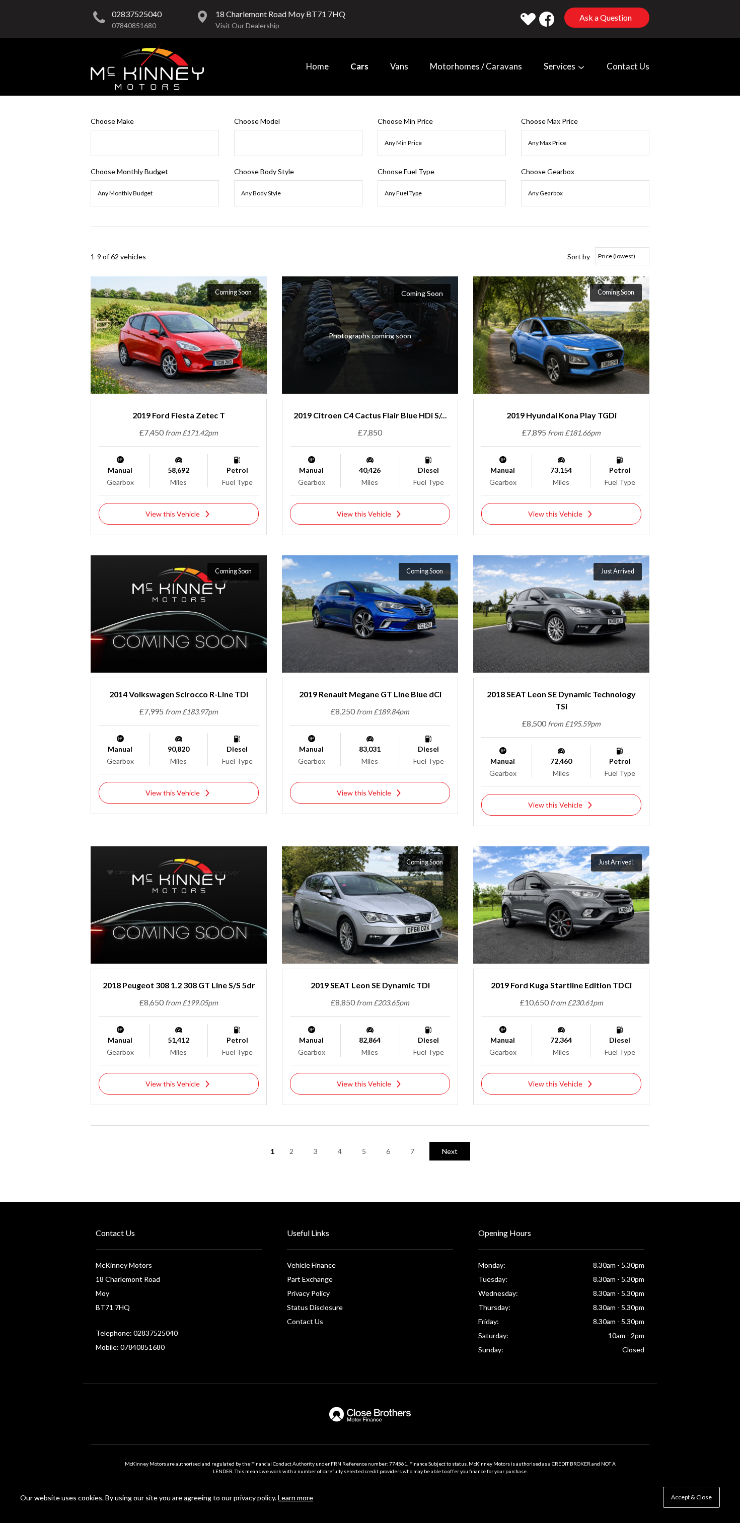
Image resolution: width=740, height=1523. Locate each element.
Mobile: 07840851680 (130, 1347)
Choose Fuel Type (406, 171)
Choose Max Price (549, 121)
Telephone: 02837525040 (137, 1333)
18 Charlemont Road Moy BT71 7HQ (280, 14)
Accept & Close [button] (691, 1497)
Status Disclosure (315, 1307)
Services (560, 66)
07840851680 (134, 25)
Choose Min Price (405, 121)
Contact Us (628, 66)
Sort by (578, 256)
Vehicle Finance (311, 1265)
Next (450, 1151)
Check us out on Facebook (546, 19)
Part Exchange (310, 1279)
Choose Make (112, 121)
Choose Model (257, 121)
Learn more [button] (295, 1497)
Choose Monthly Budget (129, 171)
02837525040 (137, 14)
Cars (359, 66)
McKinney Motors (147, 66)
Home (317, 66)
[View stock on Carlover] (528, 19)
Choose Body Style (264, 171)
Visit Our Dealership (247, 25)
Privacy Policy (308, 1293)
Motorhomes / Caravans (476, 66)
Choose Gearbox (547, 171)
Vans (399, 66)
